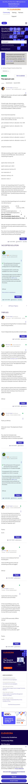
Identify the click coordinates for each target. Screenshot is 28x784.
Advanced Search (5, 49)
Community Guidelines (9, 737)
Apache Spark (9, 82)
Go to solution (20, 75)
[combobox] (14, 45)
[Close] (26, 746)
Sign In (4, 23)
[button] (25, 92)
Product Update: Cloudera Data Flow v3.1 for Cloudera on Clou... (12, 700)
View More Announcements (14, 704)
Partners (20, 12)
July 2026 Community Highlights (10, 679)
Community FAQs (7, 740)
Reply (23, 238)
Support (14, 16)
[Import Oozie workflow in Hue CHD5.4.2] (1, 305)
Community (6, 12)
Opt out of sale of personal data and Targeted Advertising (14, 772)
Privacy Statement (19, 768)
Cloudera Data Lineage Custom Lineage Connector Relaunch (14, 689)
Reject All (14, 776)
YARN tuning (14, 277)
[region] (14, 764)
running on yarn (13, 358)
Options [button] (5, 71)
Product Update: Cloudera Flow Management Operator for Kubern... (13, 694)
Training (14, 12)
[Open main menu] (26, 23)
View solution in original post (8, 292)
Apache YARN (17, 82)
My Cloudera (5, 744)
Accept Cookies (14, 780)
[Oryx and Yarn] (26, 305)
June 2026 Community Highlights (10, 683)
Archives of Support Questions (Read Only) (12, 68)
